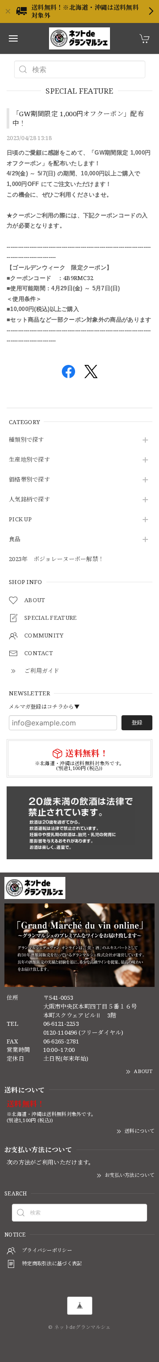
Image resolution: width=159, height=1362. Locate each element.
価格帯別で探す (29, 479)
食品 (15, 539)
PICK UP (20, 519)
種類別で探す (26, 440)
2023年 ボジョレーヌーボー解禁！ (56, 559)
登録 (137, 722)
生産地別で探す (29, 459)
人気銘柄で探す (29, 499)
